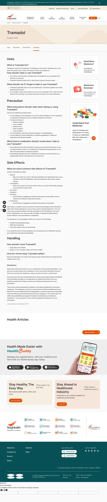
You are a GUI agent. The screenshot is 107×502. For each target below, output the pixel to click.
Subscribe (62, 404)
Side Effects (26, 47)
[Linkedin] (92, 451)
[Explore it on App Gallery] (51, 367)
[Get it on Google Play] (33, 367)
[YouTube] (98, 451)
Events (9, 456)
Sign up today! (15, 400)
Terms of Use (67, 475)
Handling (36, 47)
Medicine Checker (16, 22)
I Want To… (93, 18)
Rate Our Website (86, 475)
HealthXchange (70, 451)
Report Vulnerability (82, 477)
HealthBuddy (88, 72)
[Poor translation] (5, 490)
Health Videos (70, 455)
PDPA (77, 475)
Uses (8, 47)
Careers (28, 448)
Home (8, 22)
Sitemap (65, 477)
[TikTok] (89, 451)
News (9, 461)
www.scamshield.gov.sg (29, 4)
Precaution (16, 47)
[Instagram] (95, 451)
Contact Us (11, 452)
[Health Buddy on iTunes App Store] (15, 367)
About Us (10, 448)
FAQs (27, 452)
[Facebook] (86, 451)
